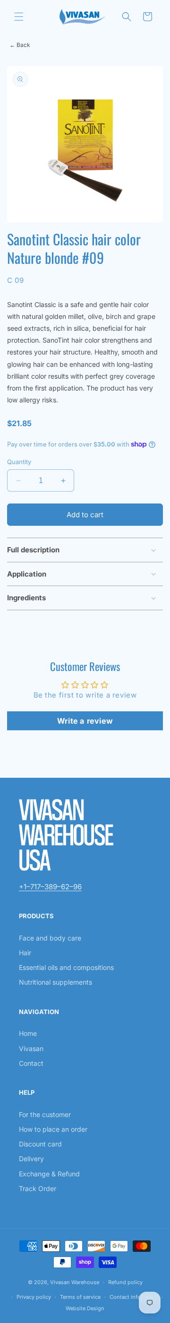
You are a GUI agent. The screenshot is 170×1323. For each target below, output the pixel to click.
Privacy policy (34, 1297)
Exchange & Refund (49, 1174)
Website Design (85, 1308)
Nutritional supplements (55, 982)
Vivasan (31, 1048)
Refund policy (125, 1282)
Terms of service (80, 1297)
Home (28, 1033)
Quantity (19, 462)
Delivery (31, 1159)
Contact (31, 1063)
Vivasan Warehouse (74, 1282)
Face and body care (50, 938)
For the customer (45, 1114)
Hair (25, 953)
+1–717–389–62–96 (50, 886)
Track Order (37, 1188)
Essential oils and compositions (66, 967)
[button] (18, 16)
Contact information (135, 1297)
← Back (19, 44)
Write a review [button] (85, 721)
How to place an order (53, 1129)
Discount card (40, 1144)
